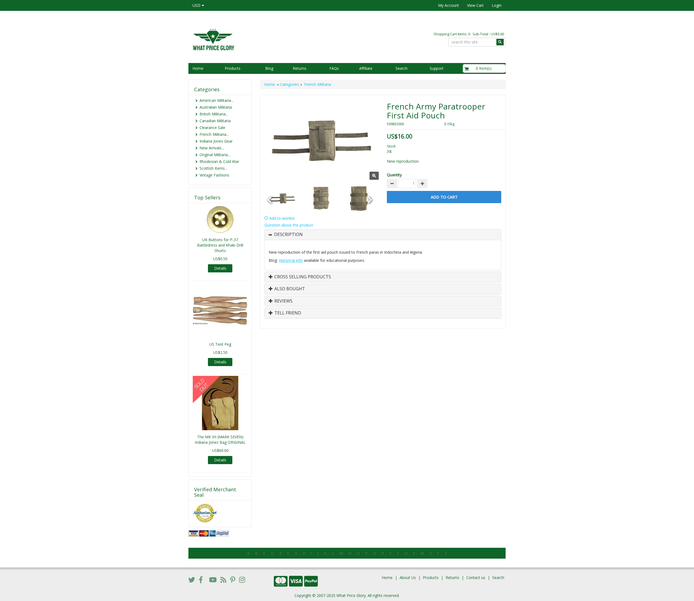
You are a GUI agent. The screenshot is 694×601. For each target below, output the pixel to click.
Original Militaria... (215, 154)
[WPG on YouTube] (213, 579)
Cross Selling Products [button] (302, 277)
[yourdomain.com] (265, 39)
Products (232, 68)
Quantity (394, 174)
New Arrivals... (212, 147)
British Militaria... (214, 114)
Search (401, 68)
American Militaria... (216, 100)
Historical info (291, 260)
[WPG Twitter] (191, 579)
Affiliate (365, 68)
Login (497, 5)
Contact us (475, 577)
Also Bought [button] (289, 289)
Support (437, 68)
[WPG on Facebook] (201, 579)
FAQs (334, 68)
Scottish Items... (213, 168)
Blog (269, 68)
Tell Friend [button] (287, 313)
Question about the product (288, 225)
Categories (289, 84)
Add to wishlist (281, 218)
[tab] (383, 234)
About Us (408, 577)
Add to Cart (444, 197)
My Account (448, 5)
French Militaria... (214, 134)
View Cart (475, 5)
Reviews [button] (283, 301)
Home (197, 68)
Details (220, 268)
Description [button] (288, 234)
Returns (299, 68)
